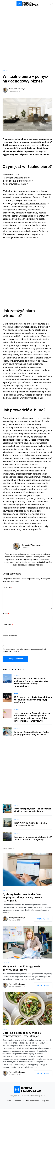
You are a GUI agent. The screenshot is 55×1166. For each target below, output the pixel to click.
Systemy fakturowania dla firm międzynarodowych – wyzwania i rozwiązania (23, 897)
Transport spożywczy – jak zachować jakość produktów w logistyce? (32, 810)
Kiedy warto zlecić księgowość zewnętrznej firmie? (22, 968)
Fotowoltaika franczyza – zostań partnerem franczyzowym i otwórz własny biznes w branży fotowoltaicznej (31, 682)
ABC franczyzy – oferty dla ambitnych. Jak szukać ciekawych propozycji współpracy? (33, 700)
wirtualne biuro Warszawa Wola (32, 379)
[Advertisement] (27, 35)
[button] (4, 4)
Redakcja (17, 1101)
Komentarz (7, 587)
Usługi (16, 675)
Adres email (8, 625)
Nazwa (6, 614)
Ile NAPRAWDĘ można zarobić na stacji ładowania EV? (30, 824)
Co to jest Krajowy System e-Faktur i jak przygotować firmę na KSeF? (32, 733)
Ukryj (16, 174)
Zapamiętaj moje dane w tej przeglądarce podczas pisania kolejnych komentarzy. (25, 650)
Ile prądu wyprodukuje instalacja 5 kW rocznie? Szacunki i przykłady (33, 838)
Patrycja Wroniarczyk (17, 89)
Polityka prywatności (31, 1101)
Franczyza (18, 694)
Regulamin (46, 1101)
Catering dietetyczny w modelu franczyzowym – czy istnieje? (22, 1034)
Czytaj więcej (43, 919)
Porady (6, 70)
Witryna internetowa (10, 636)
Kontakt (8, 1101)
